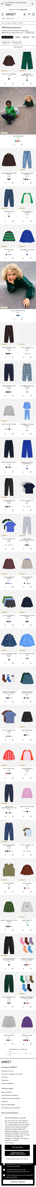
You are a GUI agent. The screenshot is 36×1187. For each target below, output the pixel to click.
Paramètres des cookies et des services (17, 1159)
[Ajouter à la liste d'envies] (12, 83)
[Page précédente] (5, 1053)
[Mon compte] (24, 14)
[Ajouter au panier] (5, 83)
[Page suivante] (30, 1053)
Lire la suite (9, 1143)
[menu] (2, 14)
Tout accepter (17, 1147)
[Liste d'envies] (29, 14)
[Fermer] (32, 3)
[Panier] (33, 14)
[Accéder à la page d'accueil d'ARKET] (11, 14)
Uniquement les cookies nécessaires (17, 1153)
